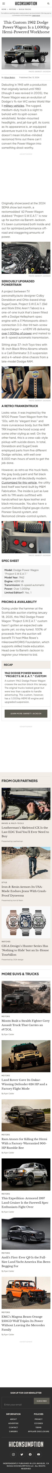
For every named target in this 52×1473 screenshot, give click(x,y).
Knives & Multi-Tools (13, 823)
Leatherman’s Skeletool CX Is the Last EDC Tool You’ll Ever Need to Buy (25, 832)
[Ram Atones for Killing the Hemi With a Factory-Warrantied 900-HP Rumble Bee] (26, 1115)
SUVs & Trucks (25, 9)
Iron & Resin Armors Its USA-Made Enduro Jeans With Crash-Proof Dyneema (24, 891)
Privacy (39, 1419)
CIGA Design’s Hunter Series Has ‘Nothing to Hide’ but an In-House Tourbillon (25, 950)
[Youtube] (38, 1454)
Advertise (13, 1423)
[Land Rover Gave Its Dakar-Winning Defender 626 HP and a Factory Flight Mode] (26, 1056)
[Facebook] (30, 1454)
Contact (13, 1427)
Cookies (38, 1423)
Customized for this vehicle (19, 482)
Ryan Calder (9, 1034)
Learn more (36, 15)
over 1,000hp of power (17, 333)
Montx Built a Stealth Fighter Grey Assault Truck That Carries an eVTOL (26, 1025)
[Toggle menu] (3, 3)
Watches (6, 942)
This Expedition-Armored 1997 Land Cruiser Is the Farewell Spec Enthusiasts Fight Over (25, 1203)
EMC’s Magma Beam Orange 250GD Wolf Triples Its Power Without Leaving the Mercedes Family (23, 1323)
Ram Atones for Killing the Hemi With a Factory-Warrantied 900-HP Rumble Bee (24, 1143)
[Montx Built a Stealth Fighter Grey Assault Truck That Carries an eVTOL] (26, 997)
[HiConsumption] (26, 3)
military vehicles (14, 105)
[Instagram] (13, 1454)
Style (4, 882)
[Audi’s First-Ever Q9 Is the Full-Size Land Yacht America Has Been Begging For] (26, 1234)
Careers (13, 1431)
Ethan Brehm (9, 77)
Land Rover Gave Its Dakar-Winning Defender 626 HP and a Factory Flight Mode (24, 1084)
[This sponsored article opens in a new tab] (26, 804)
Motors (12, 9)
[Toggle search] (48, 3)
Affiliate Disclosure (38, 1431)
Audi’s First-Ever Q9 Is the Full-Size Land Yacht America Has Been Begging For (26, 1262)
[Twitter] (21, 1454)
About (13, 1419)
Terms (39, 1427)
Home (4, 9)
